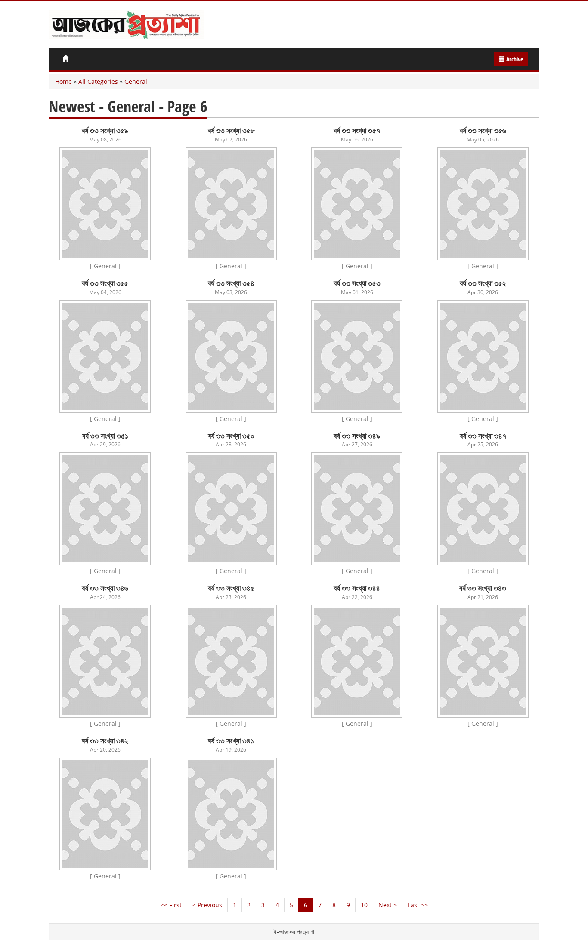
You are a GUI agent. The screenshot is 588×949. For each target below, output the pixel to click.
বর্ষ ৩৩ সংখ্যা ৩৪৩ (482, 588)
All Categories (98, 81)
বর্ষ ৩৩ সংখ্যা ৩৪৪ (357, 588)
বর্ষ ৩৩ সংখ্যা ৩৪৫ (231, 588)
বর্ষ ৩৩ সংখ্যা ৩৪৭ (483, 435)
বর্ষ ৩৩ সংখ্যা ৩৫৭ (357, 130)
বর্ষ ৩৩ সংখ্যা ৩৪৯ (357, 435)
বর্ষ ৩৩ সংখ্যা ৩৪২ (105, 740)
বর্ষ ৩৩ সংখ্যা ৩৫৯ (105, 130)
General (135, 81)
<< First (171, 905)
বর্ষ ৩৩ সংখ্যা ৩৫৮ (231, 130)
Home (63, 81)
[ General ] (105, 266)
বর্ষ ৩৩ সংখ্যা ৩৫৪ (231, 283)
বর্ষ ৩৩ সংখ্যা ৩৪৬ (105, 588)
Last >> (418, 905)
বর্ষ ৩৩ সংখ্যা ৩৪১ (231, 740)
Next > (387, 905)
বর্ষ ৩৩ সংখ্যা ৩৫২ (483, 283)
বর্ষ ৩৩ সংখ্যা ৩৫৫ (105, 283)
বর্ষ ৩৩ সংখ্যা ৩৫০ (231, 435)
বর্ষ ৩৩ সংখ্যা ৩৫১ (105, 435)
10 (364, 905)
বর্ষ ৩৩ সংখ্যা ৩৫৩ (357, 283)
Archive (514, 59)
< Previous (207, 905)
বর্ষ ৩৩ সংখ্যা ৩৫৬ (483, 130)
